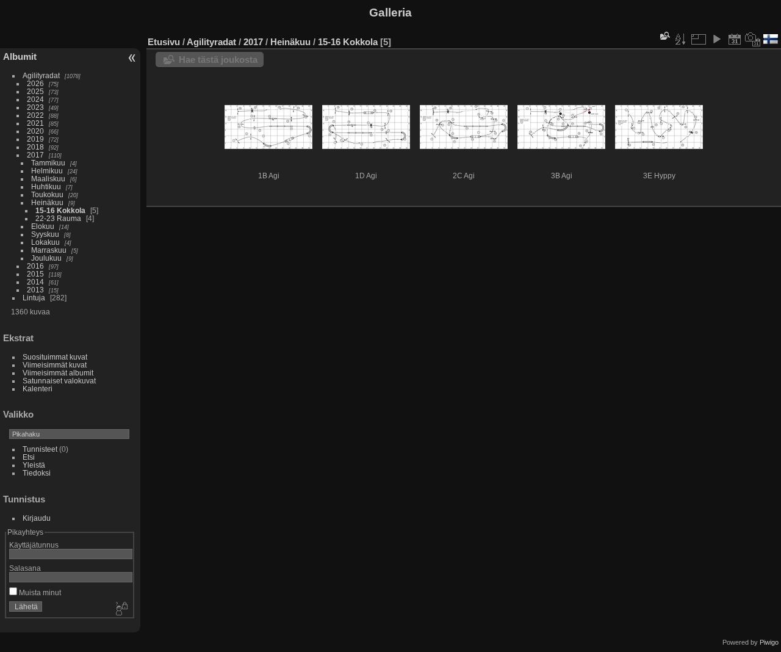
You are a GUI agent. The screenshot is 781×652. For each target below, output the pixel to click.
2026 (35, 83)
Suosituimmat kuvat (55, 357)
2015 (35, 274)
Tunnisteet (40, 449)
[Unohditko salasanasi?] (121, 609)
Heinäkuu (47, 202)
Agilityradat (41, 75)
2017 (35, 155)
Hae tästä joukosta (218, 59)
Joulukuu (46, 258)
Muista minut (39, 592)
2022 (35, 115)
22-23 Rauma (58, 218)
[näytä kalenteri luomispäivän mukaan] (753, 39)
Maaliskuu (48, 179)
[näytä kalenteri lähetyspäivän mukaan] (735, 39)
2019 (35, 139)
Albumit (20, 56)
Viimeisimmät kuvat (55, 365)
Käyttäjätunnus (34, 545)
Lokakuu (45, 242)
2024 (35, 99)
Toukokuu (47, 194)
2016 (35, 266)
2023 (35, 107)
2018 (35, 147)
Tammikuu (48, 163)
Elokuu (42, 226)
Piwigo (769, 642)
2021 (35, 123)
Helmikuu (47, 171)
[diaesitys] (716, 39)
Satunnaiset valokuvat (59, 381)
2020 (35, 131)
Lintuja (34, 298)
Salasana (25, 568)
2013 (35, 290)
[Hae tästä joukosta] (663, 35)
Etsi (29, 457)
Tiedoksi (37, 473)
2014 (35, 282)
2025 (35, 91)
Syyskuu (45, 234)
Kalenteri (37, 389)
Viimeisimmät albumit (58, 373)
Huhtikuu (46, 186)
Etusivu (164, 42)
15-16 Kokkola (60, 210)
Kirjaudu (37, 518)
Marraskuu (49, 250)
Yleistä (34, 465)
